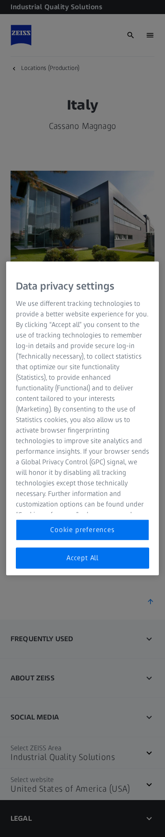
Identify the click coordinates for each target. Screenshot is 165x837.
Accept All (82, 558)
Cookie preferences (82, 529)
